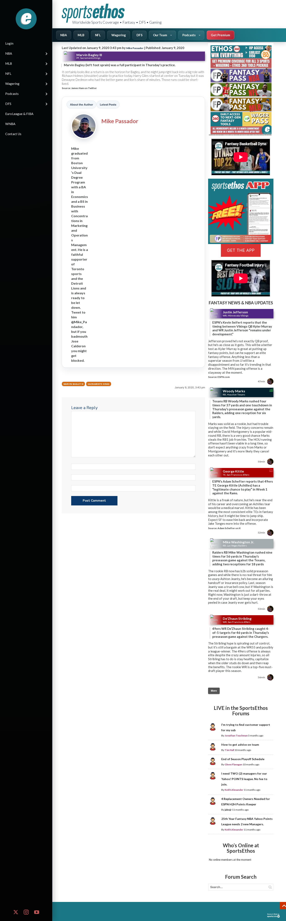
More (214, 690)
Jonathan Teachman (236, 735)
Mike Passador (134, 48)
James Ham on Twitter (84, 88)
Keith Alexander (234, 789)
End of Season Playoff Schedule (242, 759)
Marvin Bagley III (73, 383)
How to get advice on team (240, 744)
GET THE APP (241, 250)
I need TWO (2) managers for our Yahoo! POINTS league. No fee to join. (244, 779)
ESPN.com (224, 376)
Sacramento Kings (99, 383)
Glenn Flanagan (233, 764)
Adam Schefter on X (229, 528)
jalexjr (228, 809)
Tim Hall (229, 750)
